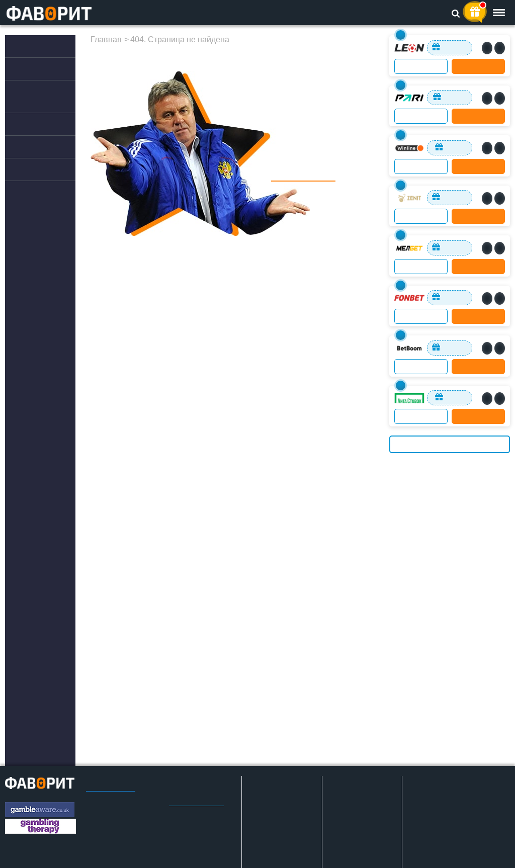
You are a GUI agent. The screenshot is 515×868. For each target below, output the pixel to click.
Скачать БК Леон (445, 838)
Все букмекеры (449, 444)
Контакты (182, 822)
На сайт (478, 66)
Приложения (40, 69)
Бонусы (30, 124)
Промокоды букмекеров (38, 97)
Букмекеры (36, 46)
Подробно (421, 66)
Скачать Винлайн (446, 854)
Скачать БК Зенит (446, 822)
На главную (303, 178)
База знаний (39, 169)
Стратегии (35, 147)
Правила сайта (110, 791)
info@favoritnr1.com (196, 806)
